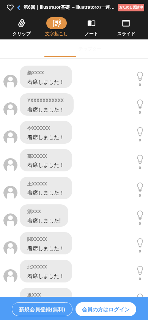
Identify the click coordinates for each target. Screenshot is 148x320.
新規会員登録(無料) (42, 309)
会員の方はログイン (106, 309)
